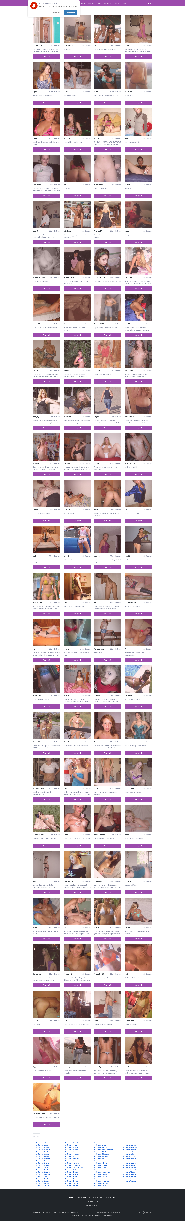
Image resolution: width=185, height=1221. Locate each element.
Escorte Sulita (129, 1154)
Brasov (117, 3)
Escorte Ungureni (130, 1163)
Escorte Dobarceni (73, 1154)
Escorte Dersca (72, 1149)
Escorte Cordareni (44, 1172)
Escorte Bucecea (44, 1161)
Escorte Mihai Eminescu (104, 1149)
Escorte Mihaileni (101, 1152)
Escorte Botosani (44, 1154)
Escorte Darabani (72, 1147)
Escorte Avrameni (44, 1147)
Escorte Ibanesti (72, 1183)
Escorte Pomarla (101, 1165)
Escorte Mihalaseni (102, 1154)
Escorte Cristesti (44, 1183)
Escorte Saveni (100, 1185)
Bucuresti (81, 3)
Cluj (99, 3)
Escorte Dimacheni (73, 1152)
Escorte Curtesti (72, 1143)
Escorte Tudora (129, 1161)
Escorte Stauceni (130, 1145)
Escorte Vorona (130, 1181)
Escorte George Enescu (74, 1167)
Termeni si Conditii (103, 1212)
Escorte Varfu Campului (132, 1170)
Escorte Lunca (100, 1145)
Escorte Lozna (100, 1143)
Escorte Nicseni (101, 1161)
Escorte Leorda (72, 1185)
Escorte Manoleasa (102, 1147)
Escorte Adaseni (43, 1143)
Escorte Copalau (43, 1170)
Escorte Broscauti (44, 1158)
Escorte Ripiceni (101, 1176)
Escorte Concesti (44, 1167)
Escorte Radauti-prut (102, 1172)
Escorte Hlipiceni (72, 1179)
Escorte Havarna (72, 1174)
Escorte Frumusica (73, 1165)
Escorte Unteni (129, 1165)
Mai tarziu (56, 13)
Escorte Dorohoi (72, 1156)
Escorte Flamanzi (72, 1163)
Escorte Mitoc (100, 1158)
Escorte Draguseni (73, 1158)
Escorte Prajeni (101, 1167)
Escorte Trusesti (130, 1158)
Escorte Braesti (43, 1156)
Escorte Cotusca (43, 1181)
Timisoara (91, 3)
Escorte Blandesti (44, 1152)
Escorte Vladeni (130, 1174)
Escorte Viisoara (130, 1172)
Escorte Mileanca (101, 1156)
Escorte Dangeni (72, 1145)
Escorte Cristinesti (44, 1185)
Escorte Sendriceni (131, 1143)
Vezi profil (46, 56)
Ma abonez (70, 13)
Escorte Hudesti (72, 1181)
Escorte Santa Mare (102, 1183)
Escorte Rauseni (101, 1174)
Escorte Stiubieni (130, 1149)
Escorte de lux (115, 1212)
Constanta (107, 3)
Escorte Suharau (130, 1152)
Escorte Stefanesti (130, 1147)
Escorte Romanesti (102, 1181)
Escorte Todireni (130, 1156)
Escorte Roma (100, 1179)
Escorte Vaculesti (130, 1167)
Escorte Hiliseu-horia (74, 1176)
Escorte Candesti (44, 1165)
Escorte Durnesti (72, 1161)
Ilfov (124, 3)
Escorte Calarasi (44, 1163)
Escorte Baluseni (44, 1149)
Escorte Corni (43, 1176)
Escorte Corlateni (44, 1174)
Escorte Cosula (43, 1179)
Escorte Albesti (43, 1145)
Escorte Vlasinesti (130, 1176)
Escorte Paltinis (101, 1163)
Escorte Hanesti (72, 1172)
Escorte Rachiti (100, 1170)
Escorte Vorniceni (130, 1179)
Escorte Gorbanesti (73, 1170)
